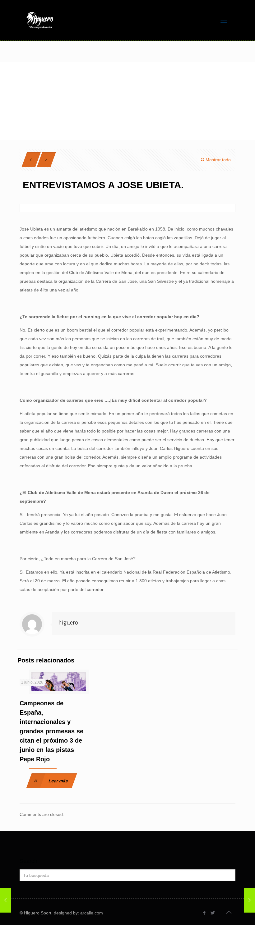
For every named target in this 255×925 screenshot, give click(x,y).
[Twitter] (213, 912)
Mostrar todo (218, 159)
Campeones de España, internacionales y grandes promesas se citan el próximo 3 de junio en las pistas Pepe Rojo (51, 731)
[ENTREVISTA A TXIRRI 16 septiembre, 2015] (249, 900)
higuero (68, 622)
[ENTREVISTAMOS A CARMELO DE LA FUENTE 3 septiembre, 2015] (5, 900)
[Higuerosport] (40, 20)
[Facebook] (204, 912)
